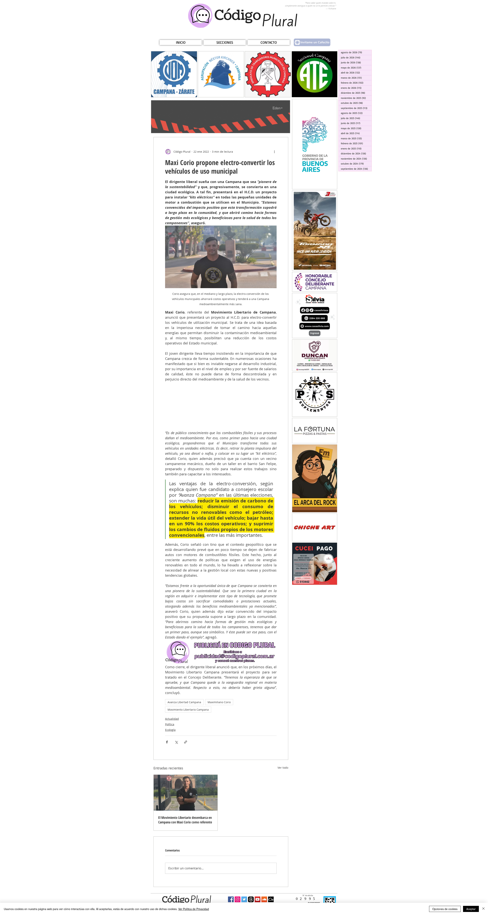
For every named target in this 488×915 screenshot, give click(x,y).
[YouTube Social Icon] (257, 899)
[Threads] (251, 899)
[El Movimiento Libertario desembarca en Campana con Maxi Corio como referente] (186, 793)
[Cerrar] (483, 909)
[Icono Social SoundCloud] (264, 899)
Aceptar (471, 909)
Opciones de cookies (445, 909)
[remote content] (221, 406)
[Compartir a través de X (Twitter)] (176, 742)
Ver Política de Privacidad (193, 909)
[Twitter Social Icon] (244, 899)
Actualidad (172, 719)
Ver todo (283, 767)
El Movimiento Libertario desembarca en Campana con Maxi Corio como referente (185, 819)
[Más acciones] (274, 151)
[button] (225, 42)
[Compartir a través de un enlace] (185, 742)
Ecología (170, 730)
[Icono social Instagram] (237, 899)
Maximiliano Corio (219, 702)
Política (169, 724)
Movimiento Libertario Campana (188, 709)
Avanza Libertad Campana (184, 702)
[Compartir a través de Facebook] (167, 742)
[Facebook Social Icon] (231, 899)
